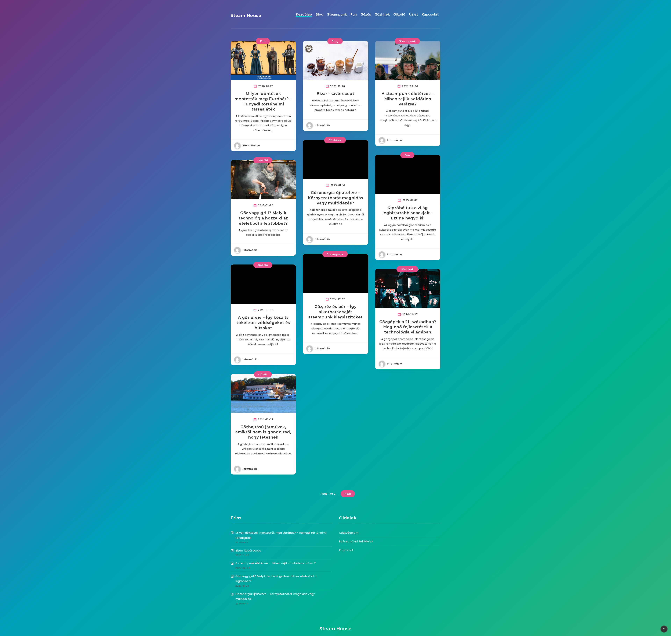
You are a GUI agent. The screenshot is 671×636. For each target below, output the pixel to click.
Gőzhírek (382, 14)
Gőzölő (399, 14)
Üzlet (413, 14)
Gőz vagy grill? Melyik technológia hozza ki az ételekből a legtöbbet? (263, 218)
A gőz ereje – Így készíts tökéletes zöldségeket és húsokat (263, 322)
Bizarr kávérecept (335, 93)
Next (347, 493)
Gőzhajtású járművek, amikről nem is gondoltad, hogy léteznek (263, 432)
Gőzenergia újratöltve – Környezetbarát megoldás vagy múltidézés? (335, 197)
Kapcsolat (430, 14)
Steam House (246, 15)
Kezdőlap (304, 14)
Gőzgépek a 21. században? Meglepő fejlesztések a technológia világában (407, 326)
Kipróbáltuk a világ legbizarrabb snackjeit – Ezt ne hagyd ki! (408, 212)
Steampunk (337, 14)
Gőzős (365, 14)
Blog (319, 14)
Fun (353, 14)
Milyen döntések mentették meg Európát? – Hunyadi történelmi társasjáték (263, 101)
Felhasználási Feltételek (356, 541)
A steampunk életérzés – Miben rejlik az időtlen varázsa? (408, 98)
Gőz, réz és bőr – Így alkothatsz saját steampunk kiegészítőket (335, 311)
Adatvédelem (348, 533)
